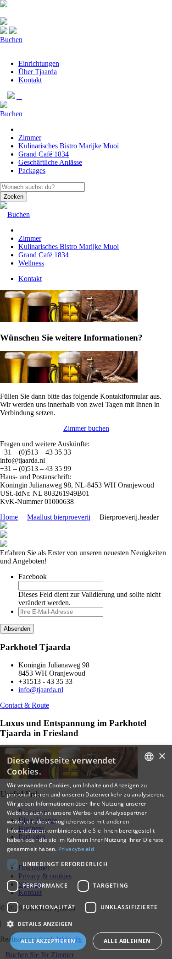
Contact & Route (24, 705)
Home (9, 517)
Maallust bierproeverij (58, 517)
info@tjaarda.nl (40, 690)
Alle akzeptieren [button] (48, 941)
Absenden (17, 628)
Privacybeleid (76, 849)
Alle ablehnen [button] (127, 941)
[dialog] (86, 852)
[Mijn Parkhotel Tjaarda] (3, 48)
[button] (86, 923)
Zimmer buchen (86, 428)
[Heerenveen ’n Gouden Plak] (3, 535)
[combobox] (149, 756)
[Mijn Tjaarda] (19, 96)
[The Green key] (3, 526)
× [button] (161, 756)
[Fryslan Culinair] (3, 544)
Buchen (11, 39)
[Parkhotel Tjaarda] (3, 5)
